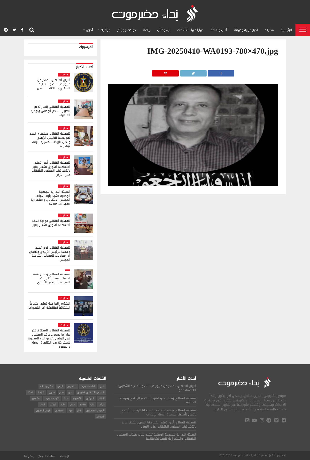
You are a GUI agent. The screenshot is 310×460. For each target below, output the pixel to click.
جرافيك (105, 30)
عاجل (102, 386)
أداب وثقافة (218, 30)
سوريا (52, 392)
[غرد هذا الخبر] (193, 72)
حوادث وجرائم (126, 30)
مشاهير (36, 398)
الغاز (79, 410)
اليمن (60, 386)
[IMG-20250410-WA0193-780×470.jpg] (193, 184)
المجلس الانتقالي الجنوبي (91, 392)
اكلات (43, 404)
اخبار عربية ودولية (246, 30)
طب (92, 404)
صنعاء (83, 404)
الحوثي (90, 398)
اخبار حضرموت (52, 398)
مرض (72, 404)
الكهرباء (77, 398)
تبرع (71, 410)
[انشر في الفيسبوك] (221, 72)
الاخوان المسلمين (95, 410)
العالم (102, 398)
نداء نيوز (72, 386)
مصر (61, 392)
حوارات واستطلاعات (190, 30)
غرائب (102, 404)
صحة (66, 398)
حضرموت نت (46, 386)
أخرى (89, 30)
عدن (70, 392)
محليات (269, 30)
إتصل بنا (28, 456)
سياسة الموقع (46, 456)
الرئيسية (286, 30)
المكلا (30, 392)
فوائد (53, 404)
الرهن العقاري (43, 410)
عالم (63, 404)
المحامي (59, 410)
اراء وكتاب (163, 30)
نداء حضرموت (88, 386)
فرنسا (41, 392)
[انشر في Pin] (165, 72)
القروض (100, 416)
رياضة (146, 30)
